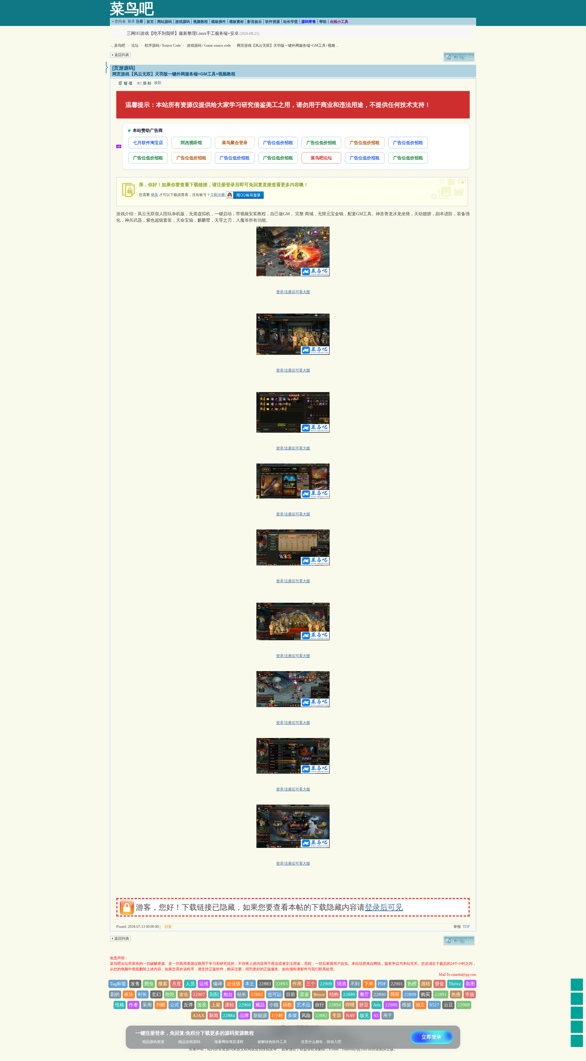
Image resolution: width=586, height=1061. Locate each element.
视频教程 (200, 22)
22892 (257, 994)
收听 (157, 83)
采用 (147, 1004)
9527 (434, 1004)
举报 (457, 927)
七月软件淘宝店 (148, 142)
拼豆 (363, 1004)
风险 (306, 1015)
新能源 (260, 1015)
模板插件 (218, 22)
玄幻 (156, 994)
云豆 (448, 1004)
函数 (287, 1004)
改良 (202, 1004)
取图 (470, 983)
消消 (341, 983)
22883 (265, 983)
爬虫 (149, 983)
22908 (464, 1004)
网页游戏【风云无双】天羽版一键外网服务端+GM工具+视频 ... (288, 45)
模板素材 (236, 22)
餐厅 (364, 994)
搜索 (162, 983)
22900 (245, 1004)
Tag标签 (118, 983)
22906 (391, 1004)
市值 (469, 994)
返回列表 (121, 55)
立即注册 (217, 194)
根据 (406, 1004)
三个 (310, 983)
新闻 (213, 1015)
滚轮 (229, 1004)
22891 (441, 994)
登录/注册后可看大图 (293, 292)
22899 (410, 994)
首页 (150, 22)
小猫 (273, 1004)
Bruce (319, 994)
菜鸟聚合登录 (235, 142)
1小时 (277, 1015)
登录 (131, 21)
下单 (368, 983)
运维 (203, 983)
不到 (355, 983)
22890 (380, 994)
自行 (319, 1004)
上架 (215, 1004)
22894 (335, 1004)
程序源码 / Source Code (163, 45)
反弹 (188, 1004)
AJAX (198, 1015)
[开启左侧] (107, 67)
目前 (290, 994)
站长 (241, 994)
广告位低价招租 (278, 142)
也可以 (274, 994)
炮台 (228, 994)
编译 (217, 983)
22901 (397, 983)
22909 (326, 983)
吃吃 (170, 994)
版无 (364, 1015)
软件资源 (272, 22)
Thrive (455, 983)
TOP (466, 927)
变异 (336, 1015)
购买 (425, 994)
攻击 (183, 994)
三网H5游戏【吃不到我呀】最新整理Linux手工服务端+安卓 (183, 33)
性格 (119, 1004)
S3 (376, 1015)
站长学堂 (290, 22)
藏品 (260, 1004)
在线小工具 (339, 22)
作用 (297, 983)
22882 (321, 1015)
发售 (135, 983)
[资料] (144, 83)
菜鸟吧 (132, 9)
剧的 (115, 994)
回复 (168, 927)
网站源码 (164, 22)
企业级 (234, 983)
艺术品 (303, 1004)
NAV (350, 1015)
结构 (333, 994)
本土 (249, 983)
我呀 (395, 994)
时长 (142, 994)
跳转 (425, 983)
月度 (176, 983)
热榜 (412, 983)
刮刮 (214, 994)
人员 (190, 983)
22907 (199, 994)
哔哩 (350, 1004)
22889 (349, 994)
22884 (229, 1015)
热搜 (456, 994)
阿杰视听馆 (191, 142)
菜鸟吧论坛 (321, 157)
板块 (128, 994)
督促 (439, 983)
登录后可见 (384, 907)
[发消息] (125, 83)
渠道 (304, 994)
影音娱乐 (254, 22)
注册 (139, 21)
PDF (382, 983)
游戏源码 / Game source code (209, 45)
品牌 (244, 1015)
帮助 (323, 22)
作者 (133, 1004)
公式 (174, 1004)
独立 (420, 1004)
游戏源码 (182, 22)
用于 (387, 1015)
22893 (282, 983)
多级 (292, 1015)
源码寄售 (308, 22)
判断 (160, 1004)
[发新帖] (459, 57)
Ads (377, 1004)
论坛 (135, 45)
